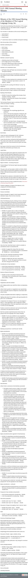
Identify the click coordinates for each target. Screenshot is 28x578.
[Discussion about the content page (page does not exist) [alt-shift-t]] (4, 14)
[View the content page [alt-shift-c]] (1, 14)
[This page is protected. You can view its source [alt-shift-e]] (21, 14)
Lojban (7, 2)
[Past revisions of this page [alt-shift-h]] (23, 14)
